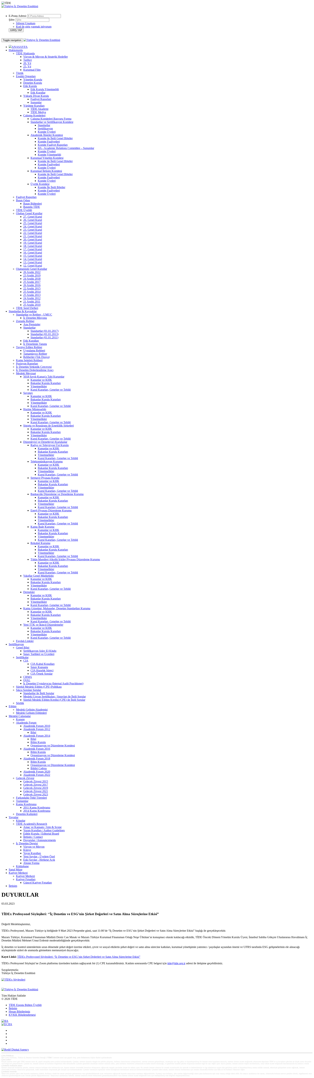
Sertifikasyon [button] (16, 644)
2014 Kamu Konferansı (36, 810)
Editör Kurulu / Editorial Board (41, 833)
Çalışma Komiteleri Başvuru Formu (51, 118)
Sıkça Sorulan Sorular (28, 690)
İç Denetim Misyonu (35, 317)
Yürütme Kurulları (34, 105)
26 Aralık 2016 (32, 285)
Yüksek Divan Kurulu (36, 95)
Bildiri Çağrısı (39, 768)
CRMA (27, 676)
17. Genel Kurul (32, 249)
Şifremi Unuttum (25, 23)
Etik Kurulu (30, 86)
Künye (27, 849)
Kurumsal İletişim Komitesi (46, 170)
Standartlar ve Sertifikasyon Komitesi (52, 122)
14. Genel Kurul (32, 259)
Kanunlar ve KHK (41, 379)
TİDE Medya (38, 112)
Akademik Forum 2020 (36, 771)
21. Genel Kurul (32, 236)
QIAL (26, 680)
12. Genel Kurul (32, 265)
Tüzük (19, 73)
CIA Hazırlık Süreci (42, 670)
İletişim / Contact (33, 836)
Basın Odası (23, 200)
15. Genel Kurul (32, 255)
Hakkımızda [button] (16, 50)
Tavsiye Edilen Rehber (29, 347)
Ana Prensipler (31, 324)
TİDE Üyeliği (24, 210)
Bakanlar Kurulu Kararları (46, 383)
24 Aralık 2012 (32, 298)
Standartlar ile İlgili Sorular (38, 693)
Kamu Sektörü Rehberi (29, 360)
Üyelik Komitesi (40, 184)
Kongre (20, 719)
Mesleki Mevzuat (26, 373)
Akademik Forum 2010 (36, 725)
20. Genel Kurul (32, 239)
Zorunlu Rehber (25, 321)
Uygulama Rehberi (34, 350)
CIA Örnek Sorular (42, 673)
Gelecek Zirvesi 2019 (35, 787)
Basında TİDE (31, 206)
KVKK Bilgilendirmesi (22, 1014)
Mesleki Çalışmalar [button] (20, 716)
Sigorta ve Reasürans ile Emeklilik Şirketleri (48, 425)
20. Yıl (27, 63)
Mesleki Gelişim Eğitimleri (31, 712)
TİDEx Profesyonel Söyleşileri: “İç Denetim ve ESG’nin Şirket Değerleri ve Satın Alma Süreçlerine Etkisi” (78, 956)
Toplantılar (22, 801)
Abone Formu (31, 863)
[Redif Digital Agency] (15, 1049)
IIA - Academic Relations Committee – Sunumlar (66, 148)
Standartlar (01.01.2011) (44, 337)
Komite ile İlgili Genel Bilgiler (55, 138)
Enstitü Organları (26, 76)
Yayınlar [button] (13, 817)
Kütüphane (22, 866)
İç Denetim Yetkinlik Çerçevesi (34, 366)
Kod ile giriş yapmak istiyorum (33, 26)
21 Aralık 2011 (31, 301)
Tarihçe (27, 59)
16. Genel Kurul (32, 252)
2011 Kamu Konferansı (36, 807)
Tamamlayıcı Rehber (35, 353)
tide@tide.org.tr (176, 963)
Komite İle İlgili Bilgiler (51, 187)
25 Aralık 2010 (32, 304)
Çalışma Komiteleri (34, 115)
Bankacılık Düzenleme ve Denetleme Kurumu (57, 494)
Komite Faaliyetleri (49, 141)
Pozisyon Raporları (27, 363)
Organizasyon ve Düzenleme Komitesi (53, 745)
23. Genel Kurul (32, 229)
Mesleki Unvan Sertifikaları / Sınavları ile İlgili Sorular (54, 696)
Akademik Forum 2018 (36, 758)
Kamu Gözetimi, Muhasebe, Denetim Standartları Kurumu (56, 608)
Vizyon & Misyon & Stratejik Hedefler (45, 56)
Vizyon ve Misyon (34, 846)
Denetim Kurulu (32, 82)
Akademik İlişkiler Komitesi (47, 135)
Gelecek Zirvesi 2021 (35, 791)
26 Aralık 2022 (32, 272)
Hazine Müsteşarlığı (34, 409)
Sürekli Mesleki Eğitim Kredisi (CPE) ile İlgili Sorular (54, 699)
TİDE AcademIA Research (31, 823)
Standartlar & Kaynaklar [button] (23, 311)
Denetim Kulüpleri (26, 814)
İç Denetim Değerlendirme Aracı (34, 370)
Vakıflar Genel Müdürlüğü (38, 575)
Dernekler (29, 592)
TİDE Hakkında (25, 53)
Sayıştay (28, 392)
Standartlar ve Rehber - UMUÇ (34, 314)
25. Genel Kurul (32, 223)
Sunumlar (36, 102)
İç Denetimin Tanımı (35, 343)
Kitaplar (20, 820)
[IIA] (4, 1021)
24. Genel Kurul (32, 226)
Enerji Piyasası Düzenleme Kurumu (51, 510)
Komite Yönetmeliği (49, 154)
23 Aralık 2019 (32, 275)
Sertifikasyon (45, 128)
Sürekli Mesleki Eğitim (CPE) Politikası (39, 686)
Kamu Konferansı (26, 804)
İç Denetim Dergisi (27, 843)
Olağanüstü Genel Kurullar (31, 268)
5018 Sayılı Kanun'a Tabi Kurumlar (43, 376)
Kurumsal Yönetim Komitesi (47, 157)
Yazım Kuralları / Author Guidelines (44, 830)
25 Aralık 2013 (32, 295)
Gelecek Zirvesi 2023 (35, 794)
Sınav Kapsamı (39, 667)
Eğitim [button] (12, 706)
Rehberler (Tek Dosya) (36, 357)
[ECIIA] (6, 1024)
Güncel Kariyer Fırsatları (37, 882)
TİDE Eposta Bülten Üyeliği (25, 1005)
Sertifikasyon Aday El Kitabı (39, 650)
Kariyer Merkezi (25, 876)
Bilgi (33, 732)
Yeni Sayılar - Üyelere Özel (39, 856)
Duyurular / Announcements (39, 840)
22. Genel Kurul (32, 232)
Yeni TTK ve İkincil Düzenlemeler (43, 624)
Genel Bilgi (22, 647)
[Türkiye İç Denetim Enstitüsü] (19, 6)
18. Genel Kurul (32, 246)
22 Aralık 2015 (32, 288)
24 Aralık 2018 (32, 278)
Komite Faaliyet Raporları (53, 144)
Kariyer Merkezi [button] (18, 872)
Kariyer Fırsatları (25, 879)
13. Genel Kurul (32, 262)
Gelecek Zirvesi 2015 (35, 781)
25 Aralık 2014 (32, 291)
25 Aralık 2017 (32, 281)
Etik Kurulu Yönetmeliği (45, 89)
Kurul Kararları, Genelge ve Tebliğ (51, 389)
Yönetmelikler (39, 386)
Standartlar (44, 125)
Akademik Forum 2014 (36, 735)
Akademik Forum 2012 (36, 729)
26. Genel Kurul (32, 219)
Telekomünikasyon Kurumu (47, 461)
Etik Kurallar (38, 92)
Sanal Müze (15, 869)
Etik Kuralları (31, 340)
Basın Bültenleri (32, 203)
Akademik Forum (26, 722)
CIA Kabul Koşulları (43, 663)
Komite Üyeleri (47, 131)
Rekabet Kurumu (40, 543)
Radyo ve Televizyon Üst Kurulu (50, 445)
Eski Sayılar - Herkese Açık (39, 859)
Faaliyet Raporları (41, 99)
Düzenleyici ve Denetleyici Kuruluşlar (45, 441)
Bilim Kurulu (38, 742)
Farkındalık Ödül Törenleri (31, 797)
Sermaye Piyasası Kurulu (45, 477)
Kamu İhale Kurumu (42, 526)
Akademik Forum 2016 (36, 748)
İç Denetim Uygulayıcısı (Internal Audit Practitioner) (53, 683)
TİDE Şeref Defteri (27, 308)
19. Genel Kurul (32, 242)
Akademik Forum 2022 (36, 774)
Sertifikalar (22, 657)
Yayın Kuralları (32, 853)
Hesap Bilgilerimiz (19, 1011)
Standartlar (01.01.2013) (45, 334)
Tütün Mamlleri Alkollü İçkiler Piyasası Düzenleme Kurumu (65, 559)
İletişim (13, 885)
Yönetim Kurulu (32, 79)
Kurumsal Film (32, 69)
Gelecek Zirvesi (25, 778)
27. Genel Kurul (32, 216)
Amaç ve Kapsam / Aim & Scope (42, 827)
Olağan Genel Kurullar (29, 213)
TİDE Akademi (39, 108)
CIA (25, 660)
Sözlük (20, 703)
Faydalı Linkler (25, 641)
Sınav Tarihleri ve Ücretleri (38, 654)
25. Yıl (27, 66)
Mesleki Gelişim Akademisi (32, 709)
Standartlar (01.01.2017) (45, 330)
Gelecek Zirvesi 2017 (35, 784)
